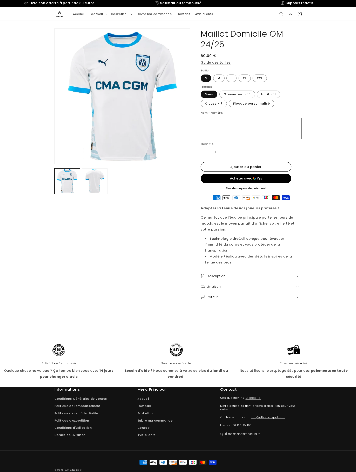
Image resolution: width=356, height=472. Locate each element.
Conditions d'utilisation (73, 428)
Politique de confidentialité (76, 413)
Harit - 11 (268, 94)
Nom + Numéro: (212, 113)
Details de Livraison (70, 435)
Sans (209, 94)
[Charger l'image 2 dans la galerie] (95, 181)
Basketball (146, 413)
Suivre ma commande (155, 420)
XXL (259, 78)
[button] (98, 14)
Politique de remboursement (77, 406)
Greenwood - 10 (237, 94)
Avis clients (146, 435)
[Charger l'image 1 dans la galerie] (67, 181)
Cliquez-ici (253, 398)
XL (244, 78)
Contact (144, 428)
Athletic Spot (74, 470)
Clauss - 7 (213, 103)
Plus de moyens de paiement (246, 188)
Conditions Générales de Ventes (80, 399)
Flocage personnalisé (251, 103)
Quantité (207, 144)
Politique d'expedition (71, 420)
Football (144, 406)
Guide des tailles (216, 62)
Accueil (143, 399)
